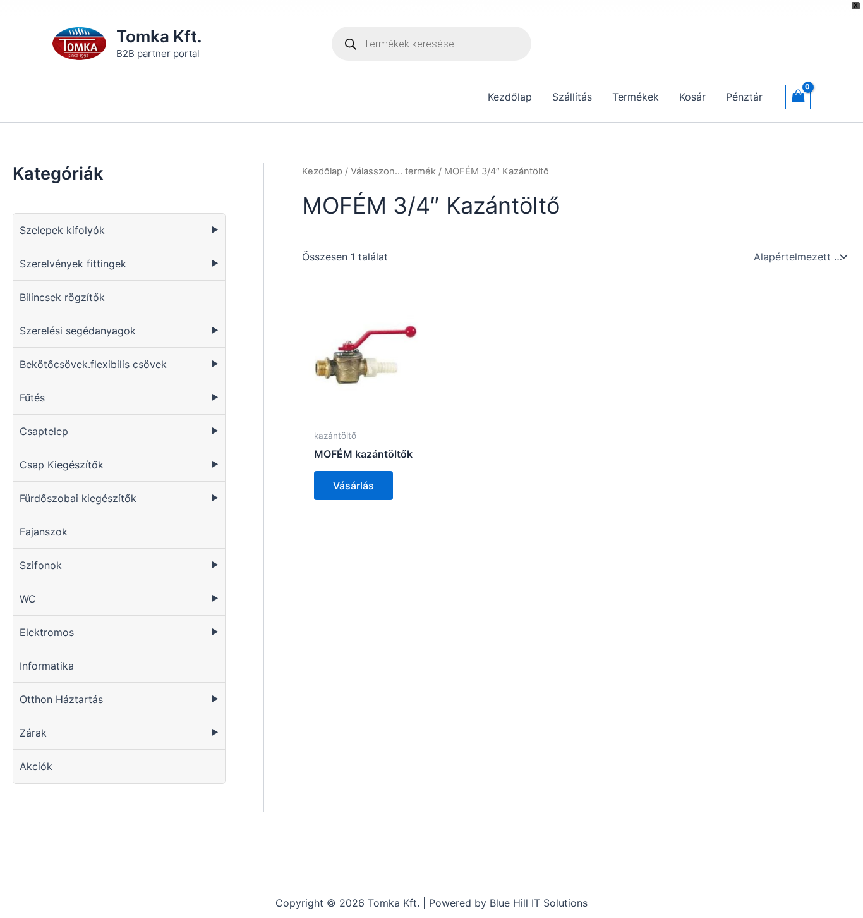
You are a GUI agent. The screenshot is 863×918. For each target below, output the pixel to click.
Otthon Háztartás (61, 699)
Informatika (47, 665)
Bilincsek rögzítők (62, 297)
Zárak (33, 732)
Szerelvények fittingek (73, 263)
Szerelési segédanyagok (78, 330)
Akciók (36, 766)
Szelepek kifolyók (62, 230)
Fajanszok (44, 531)
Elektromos (47, 632)
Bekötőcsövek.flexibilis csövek (93, 364)
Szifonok (41, 565)
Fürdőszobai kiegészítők (78, 498)
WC (28, 598)
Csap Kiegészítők (62, 464)
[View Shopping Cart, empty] (798, 97)
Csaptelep (44, 431)
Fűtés (32, 397)
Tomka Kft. (159, 36)
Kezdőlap (322, 171)
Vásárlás (353, 485)
